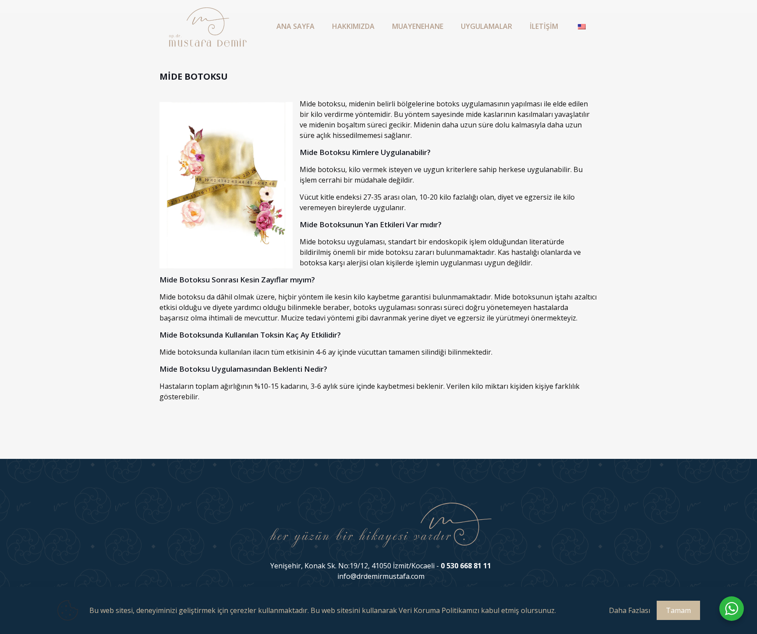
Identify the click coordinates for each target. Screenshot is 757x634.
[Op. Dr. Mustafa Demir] (208, 26)
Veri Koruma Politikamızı (439, 610)
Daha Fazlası (629, 610)
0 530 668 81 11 (466, 566)
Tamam (678, 610)
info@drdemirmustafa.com (380, 576)
